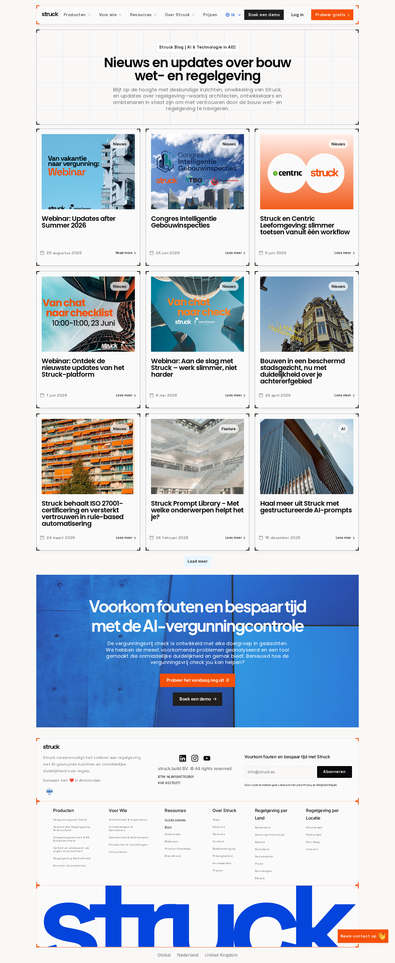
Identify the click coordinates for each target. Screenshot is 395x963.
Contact (218, 841)
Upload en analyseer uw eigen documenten (71, 849)
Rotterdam (314, 834)
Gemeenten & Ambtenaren (129, 837)
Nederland (263, 827)
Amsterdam (314, 827)
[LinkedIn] (183, 758)
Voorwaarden (222, 863)
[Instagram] (195, 758)
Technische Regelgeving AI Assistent (72, 828)
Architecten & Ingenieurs (128, 819)
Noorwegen (263, 871)
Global (164, 955)
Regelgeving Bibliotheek (72, 858)
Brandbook (173, 856)
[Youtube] (207, 758)
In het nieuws (175, 819)
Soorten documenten (69, 865)
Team (216, 819)
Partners (219, 834)
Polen (259, 863)
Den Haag (312, 842)
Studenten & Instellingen (128, 844)
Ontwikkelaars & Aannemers (121, 828)
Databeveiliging (224, 848)
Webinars (171, 841)
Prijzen (210, 14)
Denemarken (264, 856)
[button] (77, 15)
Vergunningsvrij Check (70, 819)
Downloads (173, 834)
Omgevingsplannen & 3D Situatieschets (71, 839)
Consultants (118, 852)
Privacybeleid (223, 856)
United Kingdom (221, 955)
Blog (168, 827)
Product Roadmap (178, 848)
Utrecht (312, 849)
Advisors (219, 827)
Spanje (260, 842)
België (260, 878)
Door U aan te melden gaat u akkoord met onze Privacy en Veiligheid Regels (291, 784)
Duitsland (262, 849)
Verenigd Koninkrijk (270, 834)
